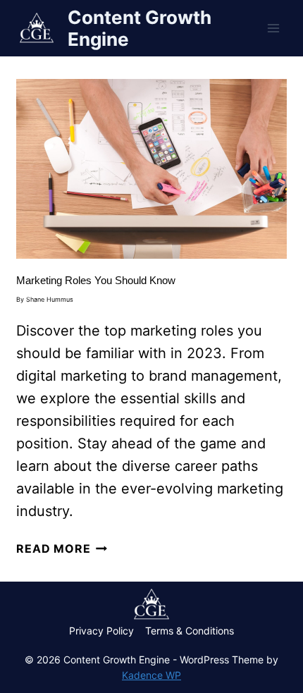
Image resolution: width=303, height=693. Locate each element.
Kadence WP (151, 675)
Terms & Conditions (189, 631)
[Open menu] (274, 28)
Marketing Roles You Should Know (95, 280)
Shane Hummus (49, 299)
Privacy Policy (101, 631)
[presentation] (151, 169)
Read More (61, 548)
